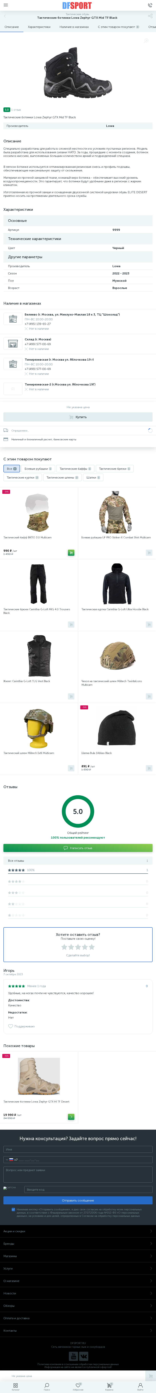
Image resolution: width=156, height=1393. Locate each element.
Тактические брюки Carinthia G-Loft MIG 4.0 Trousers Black (36, 611)
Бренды (8, 1243)
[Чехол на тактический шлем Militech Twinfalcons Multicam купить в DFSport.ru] (116, 656)
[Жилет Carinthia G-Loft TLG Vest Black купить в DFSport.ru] (38, 656)
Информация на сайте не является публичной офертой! (78, 1367)
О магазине (11, 1281)
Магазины (10, 1256)
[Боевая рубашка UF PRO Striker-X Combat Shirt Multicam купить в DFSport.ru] (116, 512)
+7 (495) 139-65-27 (38, 324)
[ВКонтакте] (83, 1356)
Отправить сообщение (78, 1200)
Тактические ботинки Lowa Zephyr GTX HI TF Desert (36, 1101)
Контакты (10, 1330)
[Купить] (71, 553)
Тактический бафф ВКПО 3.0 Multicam (27, 537)
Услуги (8, 1268)
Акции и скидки (14, 1231)
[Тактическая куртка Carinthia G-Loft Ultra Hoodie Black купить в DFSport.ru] (116, 584)
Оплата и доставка (16, 1318)
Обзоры (8, 1306)
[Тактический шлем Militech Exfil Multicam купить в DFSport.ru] (38, 728)
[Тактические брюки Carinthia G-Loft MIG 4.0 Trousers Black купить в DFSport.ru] (38, 584)
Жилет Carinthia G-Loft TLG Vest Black (26, 681)
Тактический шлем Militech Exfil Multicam (28, 753)
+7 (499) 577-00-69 (38, 344)
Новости (9, 1293)
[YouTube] (73, 1356)
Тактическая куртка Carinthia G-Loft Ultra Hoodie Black (115, 609)
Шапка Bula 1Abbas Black (96, 753)
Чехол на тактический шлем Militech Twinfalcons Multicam (111, 683)
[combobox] (11, 1159)
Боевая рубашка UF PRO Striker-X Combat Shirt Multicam (116, 537)
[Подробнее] (71, 1117)
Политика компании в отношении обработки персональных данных (78, 1364)
